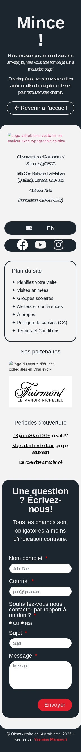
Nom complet (26, 558)
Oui (16, 623)
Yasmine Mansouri (50, 739)
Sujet (16, 633)
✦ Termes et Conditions (35, 330)
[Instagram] (58, 244)
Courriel (19, 581)
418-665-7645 (40, 190)
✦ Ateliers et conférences (37, 306)
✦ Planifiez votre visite (34, 282)
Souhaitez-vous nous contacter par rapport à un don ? (37, 609)
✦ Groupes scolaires (32, 298)
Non (28, 623)
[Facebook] (22, 244)
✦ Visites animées (30, 290)
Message (21, 656)
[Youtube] (40, 244)
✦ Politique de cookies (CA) (39, 322)
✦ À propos (23, 314)
